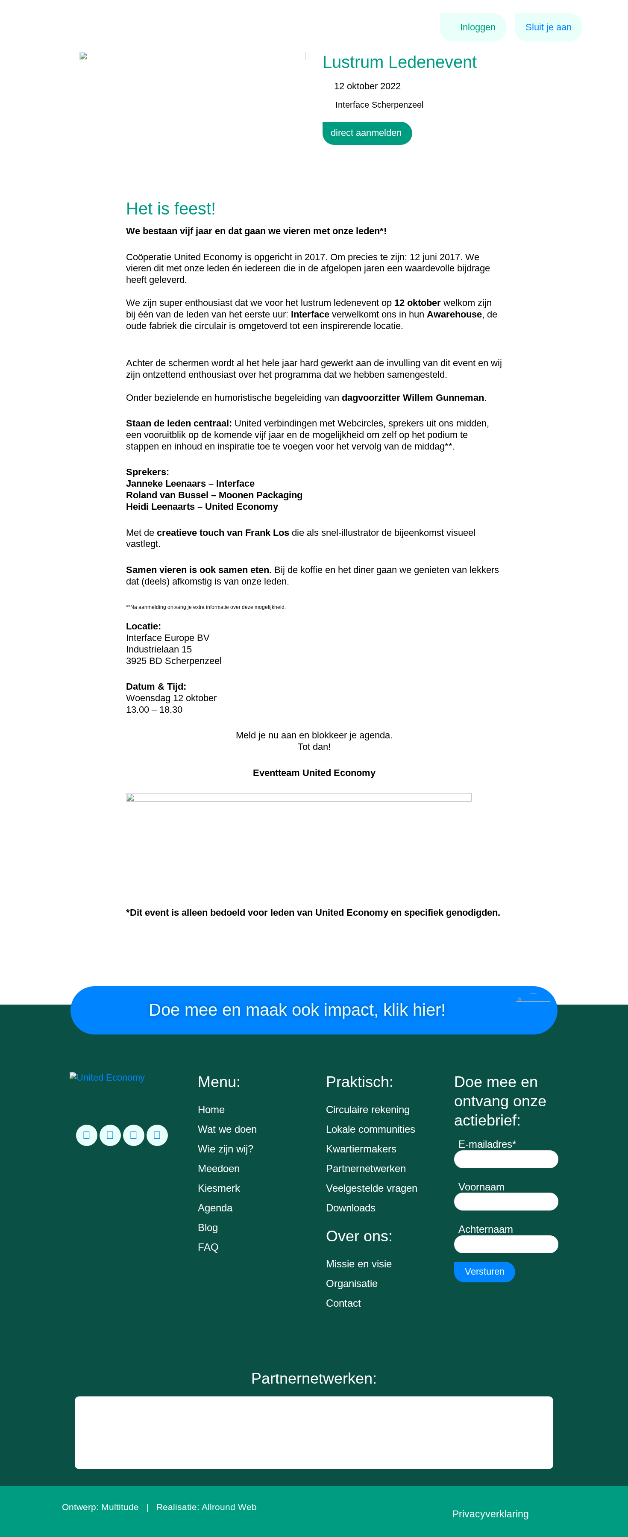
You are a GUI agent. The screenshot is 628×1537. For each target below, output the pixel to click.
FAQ (208, 1247)
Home (211, 1109)
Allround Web (229, 1507)
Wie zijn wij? (225, 1149)
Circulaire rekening (368, 1109)
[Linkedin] (86, 1135)
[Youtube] (157, 1135)
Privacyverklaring (490, 1513)
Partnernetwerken (366, 1168)
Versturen (485, 1271)
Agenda (215, 1208)
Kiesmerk (219, 1188)
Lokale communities (370, 1129)
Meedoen (219, 1168)
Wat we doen (227, 1129)
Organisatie (352, 1283)
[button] (82, 1432)
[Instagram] (133, 1135)
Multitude (120, 1507)
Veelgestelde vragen (371, 1188)
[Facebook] (110, 1135)
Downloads (351, 1208)
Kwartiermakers (361, 1149)
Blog (208, 1227)
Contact (343, 1303)
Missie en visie (359, 1264)
